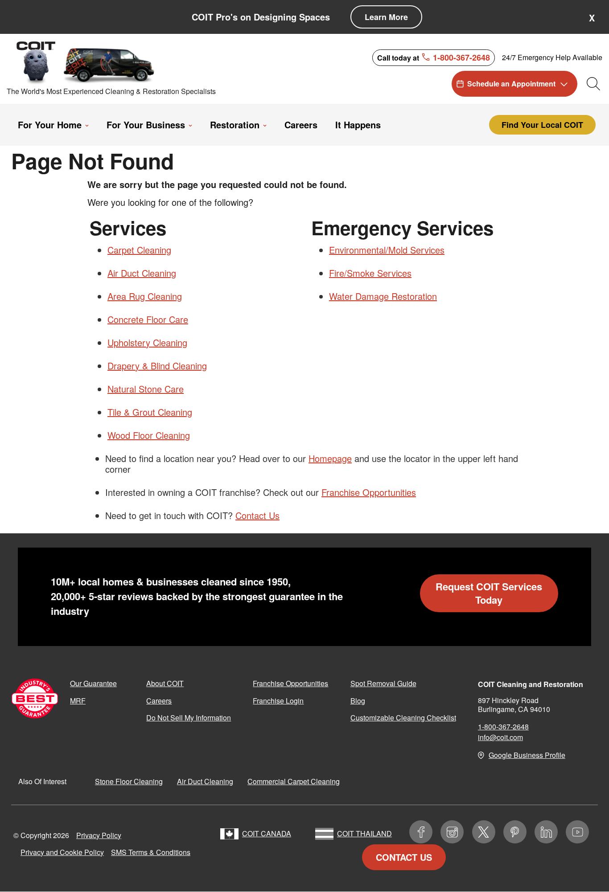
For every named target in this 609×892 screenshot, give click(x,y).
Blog (357, 701)
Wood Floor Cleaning (148, 435)
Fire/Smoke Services (370, 272)
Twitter (483, 831)
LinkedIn (546, 831)
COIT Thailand (364, 833)
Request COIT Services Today (489, 593)
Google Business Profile (527, 755)
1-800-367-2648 (503, 726)
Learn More (386, 17)
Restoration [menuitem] (234, 124)
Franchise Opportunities (368, 492)
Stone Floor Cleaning (129, 781)
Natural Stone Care (145, 388)
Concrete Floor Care (147, 319)
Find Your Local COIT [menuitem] (542, 125)
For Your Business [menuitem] (146, 124)
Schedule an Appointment (511, 83)
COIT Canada (266, 833)
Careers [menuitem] (300, 124)
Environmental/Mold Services (386, 249)
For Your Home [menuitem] (50, 124)
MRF (78, 701)
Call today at (433, 57)
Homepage (330, 458)
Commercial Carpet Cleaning (293, 781)
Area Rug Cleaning (144, 296)
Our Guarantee (93, 683)
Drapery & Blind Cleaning (157, 365)
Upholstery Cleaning (147, 342)
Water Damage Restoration (383, 296)
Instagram (452, 831)
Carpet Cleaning (139, 249)
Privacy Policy (98, 835)
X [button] (592, 17)
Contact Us (257, 515)
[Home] (86, 62)
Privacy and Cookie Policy (62, 852)
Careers (159, 701)
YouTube (577, 831)
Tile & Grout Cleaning (149, 411)
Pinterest (515, 831)
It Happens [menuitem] (358, 124)
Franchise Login (278, 701)
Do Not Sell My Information (188, 717)
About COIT (165, 683)
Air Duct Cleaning (141, 272)
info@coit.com (500, 737)
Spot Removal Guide (383, 683)
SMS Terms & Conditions (150, 852)
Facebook (420, 831)
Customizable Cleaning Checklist (403, 717)
